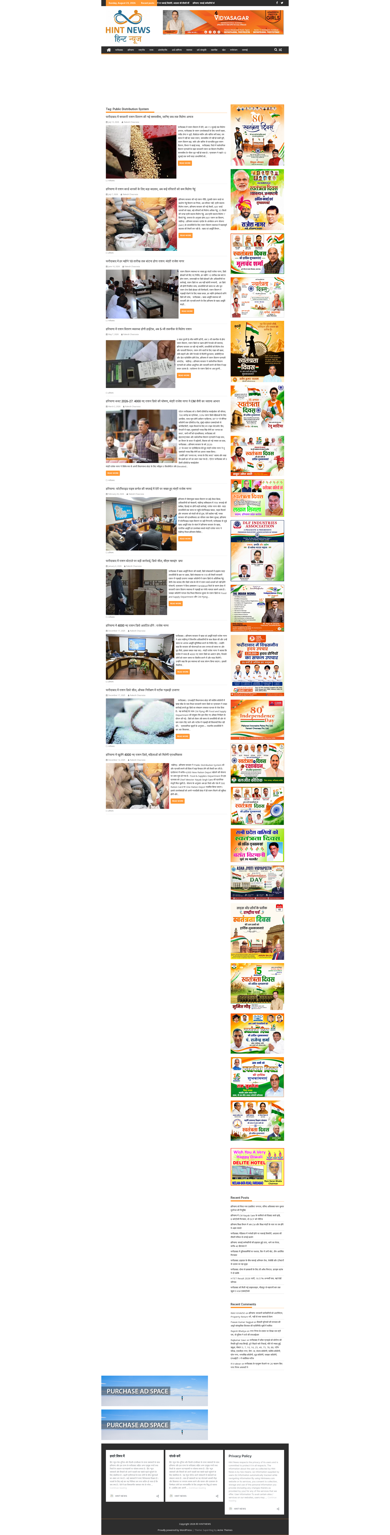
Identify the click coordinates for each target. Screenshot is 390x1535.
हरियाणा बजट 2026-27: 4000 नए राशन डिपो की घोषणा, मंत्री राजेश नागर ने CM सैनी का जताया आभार (163, 401)
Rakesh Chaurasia (131, 122)
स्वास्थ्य (189, 50)
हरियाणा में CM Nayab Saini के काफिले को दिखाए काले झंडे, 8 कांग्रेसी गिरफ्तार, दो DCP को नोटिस (214, 3)
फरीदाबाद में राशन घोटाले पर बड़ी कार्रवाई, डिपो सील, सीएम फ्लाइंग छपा (144, 561)
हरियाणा (131, 50)
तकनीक (214, 50)
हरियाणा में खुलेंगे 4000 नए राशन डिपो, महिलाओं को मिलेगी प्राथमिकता (144, 755)
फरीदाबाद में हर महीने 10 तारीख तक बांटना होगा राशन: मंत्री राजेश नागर (145, 261)
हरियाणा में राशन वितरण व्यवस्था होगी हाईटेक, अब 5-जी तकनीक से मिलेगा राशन (148, 329)
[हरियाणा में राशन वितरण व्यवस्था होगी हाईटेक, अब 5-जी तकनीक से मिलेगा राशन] (140, 339)
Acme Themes (224, 1529)
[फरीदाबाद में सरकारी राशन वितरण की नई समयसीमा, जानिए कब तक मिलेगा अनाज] (141, 127)
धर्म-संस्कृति (201, 50)
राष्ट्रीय (141, 50)
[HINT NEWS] (109, 49)
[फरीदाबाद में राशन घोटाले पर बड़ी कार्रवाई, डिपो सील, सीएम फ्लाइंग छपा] (136, 571)
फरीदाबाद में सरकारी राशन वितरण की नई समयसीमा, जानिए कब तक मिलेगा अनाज (149, 117)
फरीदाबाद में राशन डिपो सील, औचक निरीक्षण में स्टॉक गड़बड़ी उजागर (142, 690)
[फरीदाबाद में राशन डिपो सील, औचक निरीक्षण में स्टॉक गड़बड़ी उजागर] (140, 700)
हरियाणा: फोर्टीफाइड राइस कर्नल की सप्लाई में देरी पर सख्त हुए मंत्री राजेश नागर (148, 489)
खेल (223, 50)
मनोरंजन (233, 50)
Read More (184, 163)
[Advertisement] (195, 77)
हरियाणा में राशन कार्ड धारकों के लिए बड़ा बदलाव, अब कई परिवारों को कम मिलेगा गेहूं (150, 189)
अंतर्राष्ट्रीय (162, 50)
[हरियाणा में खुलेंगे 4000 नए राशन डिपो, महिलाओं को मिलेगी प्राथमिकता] (137, 764)
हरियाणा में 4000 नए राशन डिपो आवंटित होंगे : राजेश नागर (137, 625)
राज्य (151, 50)
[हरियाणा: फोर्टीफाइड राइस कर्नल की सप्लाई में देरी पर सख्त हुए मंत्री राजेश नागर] (141, 498)
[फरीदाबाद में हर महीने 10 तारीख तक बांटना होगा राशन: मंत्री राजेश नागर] (142, 271)
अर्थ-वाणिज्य (177, 50)
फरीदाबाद (119, 50)
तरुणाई (245, 50)
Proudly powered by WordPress (175, 1529)
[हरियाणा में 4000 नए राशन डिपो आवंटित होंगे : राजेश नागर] (140, 635)
